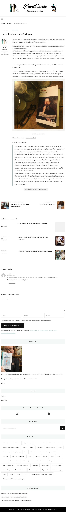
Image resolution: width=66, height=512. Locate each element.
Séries (25, 474)
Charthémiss (19, 509)
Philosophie (35, 465)
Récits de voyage (57, 469)
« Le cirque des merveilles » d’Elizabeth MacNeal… (35, 251)
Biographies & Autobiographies (11, 447)
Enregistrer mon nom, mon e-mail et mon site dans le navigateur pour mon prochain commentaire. (27, 320)
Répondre (12, 283)
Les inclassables (14, 461)
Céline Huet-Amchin (4, 47)
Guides (30, 456)
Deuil (25, 452)
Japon (58, 456)
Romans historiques (20, 469)
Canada (24, 447)
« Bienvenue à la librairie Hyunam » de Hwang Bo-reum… (16, 501)
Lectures (15, 30)
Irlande (45, 456)
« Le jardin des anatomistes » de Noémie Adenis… (14, 493)
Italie (52, 456)
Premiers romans (57, 465)
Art (36, 443)
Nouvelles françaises (8, 465)
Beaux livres (57, 443)
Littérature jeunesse (28, 461)
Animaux (17, 443)
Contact (3, 396)
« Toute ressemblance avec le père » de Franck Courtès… (33, 238)
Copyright (4, 400)
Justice (4, 461)
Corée (60, 447)
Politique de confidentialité (36, 509)
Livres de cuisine (41, 461)
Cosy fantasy (6, 452)
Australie (42, 443)
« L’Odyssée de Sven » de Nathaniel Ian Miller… (14, 497)
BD (50, 443)
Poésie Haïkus (45, 465)
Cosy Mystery (16, 452)
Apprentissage (27, 443)
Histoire (37, 456)
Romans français (7, 469)
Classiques (39, 447)
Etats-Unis (5, 456)
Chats (31, 447)
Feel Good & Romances (18, 456)
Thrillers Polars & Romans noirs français (41, 474)
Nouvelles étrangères (22, 465)
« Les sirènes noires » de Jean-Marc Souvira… (33, 223)
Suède (18, 474)
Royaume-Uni (43, 189)
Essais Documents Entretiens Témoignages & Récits (44, 452)
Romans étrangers (31, 189)
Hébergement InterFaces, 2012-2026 (49, 509)
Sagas (4, 474)
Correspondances (50, 447)
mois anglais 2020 (31, 138)
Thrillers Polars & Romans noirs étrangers (13, 479)
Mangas (51, 461)
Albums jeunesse (7, 443)
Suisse (11, 474)
